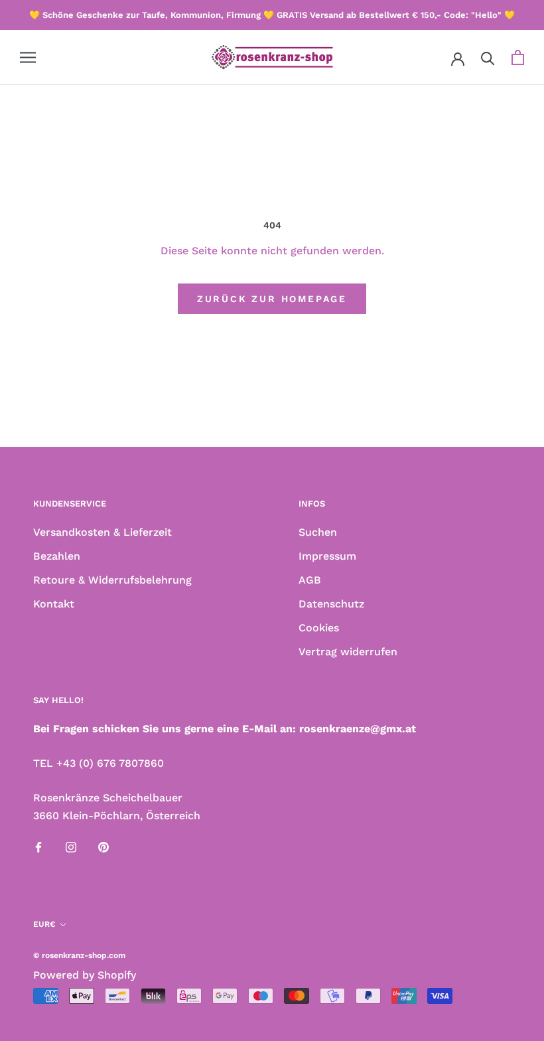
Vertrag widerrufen (348, 651)
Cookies (319, 627)
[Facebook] (38, 846)
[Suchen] (488, 57)
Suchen (318, 532)
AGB (310, 580)
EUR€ (44, 924)
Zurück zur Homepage (272, 298)
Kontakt (53, 604)
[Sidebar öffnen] (28, 58)
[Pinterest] (103, 846)
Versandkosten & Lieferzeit (102, 532)
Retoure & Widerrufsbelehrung (112, 580)
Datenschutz (331, 604)
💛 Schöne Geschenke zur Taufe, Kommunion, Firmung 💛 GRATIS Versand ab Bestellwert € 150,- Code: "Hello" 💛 (272, 15)
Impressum (327, 556)
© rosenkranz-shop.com (79, 955)
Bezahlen (56, 556)
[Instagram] (71, 846)
